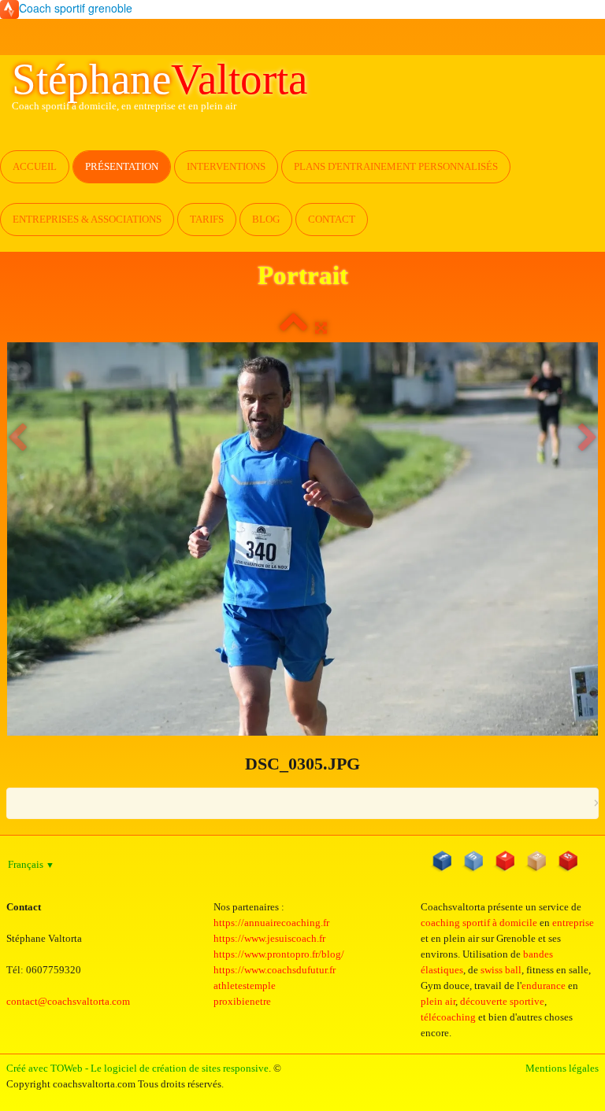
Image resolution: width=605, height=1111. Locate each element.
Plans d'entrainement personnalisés (396, 166)
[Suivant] (588, 438)
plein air (438, 1001)
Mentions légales (562, 1068)
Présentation (121, 166)
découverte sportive (502, 1001)
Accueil (35, 166)
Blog (266, 219)
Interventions (226, 166)
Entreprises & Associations (87, 219)
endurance (543, 985)
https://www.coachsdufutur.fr (274, 970)
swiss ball (501, 970)
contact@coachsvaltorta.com (68, 1001)
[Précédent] (17, 438)
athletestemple (244, 985)
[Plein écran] (321, 328)
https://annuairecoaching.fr (271, 922)
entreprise (573, 922)
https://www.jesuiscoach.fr (269, 938)
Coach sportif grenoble (75, 8)
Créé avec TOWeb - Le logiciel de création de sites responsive (137, 1068)
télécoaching (448, 1017)
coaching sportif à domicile (479, 922)
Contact (331, 219)
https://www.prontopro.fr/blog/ (278, 954)
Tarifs (207, 219)
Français (31, 864)
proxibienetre (242, 1001)
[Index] (293, 328)
